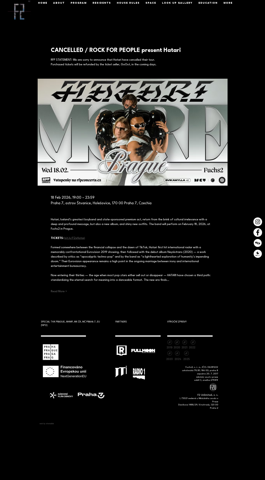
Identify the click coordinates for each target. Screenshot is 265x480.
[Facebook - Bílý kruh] (257, 232)
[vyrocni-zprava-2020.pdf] (177, 343)
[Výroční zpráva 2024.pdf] (177, 354)
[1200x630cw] (257, 243)
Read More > (59, 291)
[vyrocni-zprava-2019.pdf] (169, 343)
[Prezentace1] (257, 253)
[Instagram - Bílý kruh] (257, 221)
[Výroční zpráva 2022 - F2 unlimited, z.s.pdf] (193, 343)
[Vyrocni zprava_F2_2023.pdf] (169, 354)
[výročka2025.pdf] (186, 354)
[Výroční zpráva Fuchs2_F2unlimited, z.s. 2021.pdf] (184, 343)
